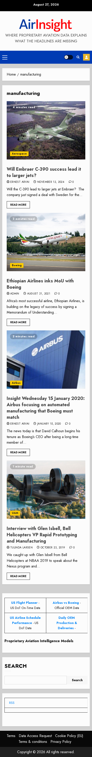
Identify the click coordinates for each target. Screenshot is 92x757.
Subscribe (86, 57)
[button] (4, 57)
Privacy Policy (60, 741)
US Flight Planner (24, 602)
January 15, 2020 (49, 424)
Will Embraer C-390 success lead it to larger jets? (44, 172)
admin (14, 294)
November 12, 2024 (50, 182)
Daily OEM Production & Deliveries (66, 622)
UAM (15, 513)
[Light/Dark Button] (68, 57)
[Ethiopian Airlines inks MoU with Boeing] (46, 242)
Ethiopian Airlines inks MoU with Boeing (40, 284)
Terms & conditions (33, 741)
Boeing (17, 265)
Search (15, 666)
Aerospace (19, 154)
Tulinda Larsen (21, 548)
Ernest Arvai (19, 182)
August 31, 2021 (38, 294)
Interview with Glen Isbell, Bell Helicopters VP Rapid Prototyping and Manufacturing (42, 534)
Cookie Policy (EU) (69, 735)
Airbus (16, 383)
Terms (11, 735)
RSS (12, 702)
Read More (18, 205)
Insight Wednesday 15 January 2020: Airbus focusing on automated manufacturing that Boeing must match (46, 408)
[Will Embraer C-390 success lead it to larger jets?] (46, 130)
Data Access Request (35, 735)
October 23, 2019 (53, 548)
